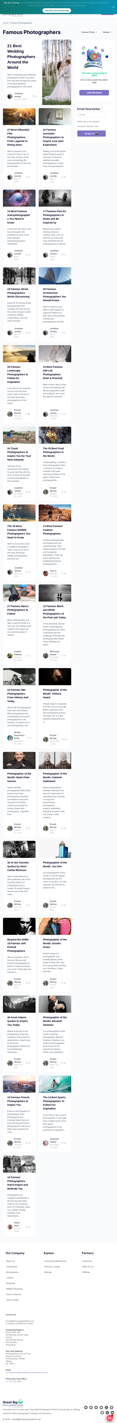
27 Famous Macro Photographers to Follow (17, 608)
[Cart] (86, 12)
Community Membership (55, 1262)
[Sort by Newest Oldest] (105, 32)
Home (5, 23)
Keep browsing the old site (42, 729)
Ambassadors (12, 1273)
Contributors (11, 1268)
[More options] (69, 12)
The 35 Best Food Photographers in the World (52, 451)
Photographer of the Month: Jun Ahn (51, 870)
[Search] (78, 12)
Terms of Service (13, 1295)
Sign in (94, 12)
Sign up (107, 12)
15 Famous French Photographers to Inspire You (18, 1103)
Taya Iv (52, 569)
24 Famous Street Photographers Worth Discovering (18, 291)
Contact (9, 1279)
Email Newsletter (86, 109)
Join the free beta (44, 721)
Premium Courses (51, 1268)
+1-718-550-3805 (13, 1382)
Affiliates (84, 1273)
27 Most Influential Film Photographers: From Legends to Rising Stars (18, 137)
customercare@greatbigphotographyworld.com (27, 1373)
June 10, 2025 (20, 99)
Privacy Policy (12, 1301)
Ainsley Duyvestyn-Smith (19, 736)
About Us (10, 1262)
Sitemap (47, 1273)
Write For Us (86, 1268)
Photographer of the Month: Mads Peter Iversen (17, 777)
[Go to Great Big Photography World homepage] (13, 12)
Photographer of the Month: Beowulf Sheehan (52, 1023)
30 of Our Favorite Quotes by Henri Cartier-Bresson (18, 870)
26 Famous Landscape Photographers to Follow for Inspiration (17, 374)
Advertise (10, 1284)
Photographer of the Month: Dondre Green (53, 946)
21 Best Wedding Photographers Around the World (21, 57)
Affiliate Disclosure (14, 1290)
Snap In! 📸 (89, 133)
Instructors (85, 1262)
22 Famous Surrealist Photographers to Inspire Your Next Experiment (52, 137)
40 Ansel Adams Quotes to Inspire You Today (17, 1023)
